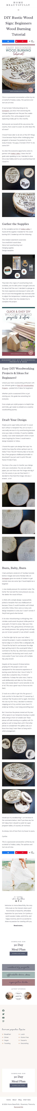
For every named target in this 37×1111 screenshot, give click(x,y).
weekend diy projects (18, 967)
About (14, 1100)
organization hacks (18, 982)
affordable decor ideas (18, 975)
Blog (20, 1100)
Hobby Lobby (15, 153)
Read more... (18, 925)
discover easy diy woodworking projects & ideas (18, 361)
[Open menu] (18, 10)
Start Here (27, 1100)
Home (8, 1100)
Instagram (5, 111)
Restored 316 (18, 1107)
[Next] (30, 995)
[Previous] (6, 995)
